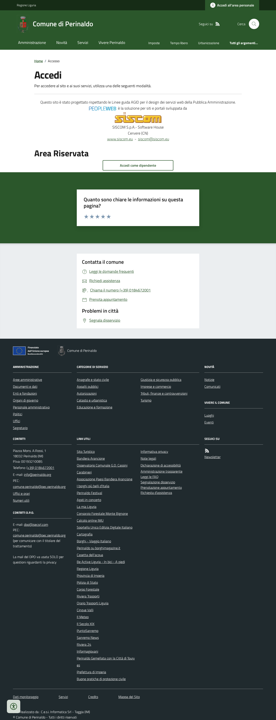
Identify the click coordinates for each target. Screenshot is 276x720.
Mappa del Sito (129, 696)
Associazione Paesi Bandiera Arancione (104, 479)
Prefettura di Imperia (91, 672)
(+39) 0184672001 (40, 467)
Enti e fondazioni (25, 393)
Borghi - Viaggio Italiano (94, 541)
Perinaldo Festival (89, 492)
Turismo (146, 400)
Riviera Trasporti (88, 596)
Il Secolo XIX (85, 623)
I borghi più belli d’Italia (93, 486)
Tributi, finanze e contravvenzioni (164, 393)
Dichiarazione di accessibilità (161, 465)
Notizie (209, 379)
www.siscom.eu (120, 139)
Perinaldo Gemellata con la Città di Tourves (106, 662)
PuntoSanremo (87, 630)
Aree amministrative (27, 379)
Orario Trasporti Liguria (92, 603)
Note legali (148, 458)
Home (38, 61)
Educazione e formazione (94, 407)
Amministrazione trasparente (161, 471)
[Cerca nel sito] (252, 24)
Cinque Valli (85, 610)
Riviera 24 (84, 644)
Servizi (82, 42)
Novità (61, 42)
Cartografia (85, 534)
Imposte (154, 42)
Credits (93, 696)
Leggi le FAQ (149, 476)
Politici (17, 414)
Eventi (209, 422)
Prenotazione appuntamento (161, 487)
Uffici (16, 421)
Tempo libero (179, 42)
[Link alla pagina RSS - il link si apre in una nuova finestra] (217, 24)
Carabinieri (84, 472)
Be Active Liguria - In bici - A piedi (101, 561)
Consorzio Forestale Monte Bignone (102, 513)
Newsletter (212, 456)
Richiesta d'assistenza (156, 492)
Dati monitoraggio (25, 696)
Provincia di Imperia (90, 575)
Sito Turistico (86, 451)
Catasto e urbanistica (92, 400)
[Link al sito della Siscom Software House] (138, 117)
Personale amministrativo (31, 407)
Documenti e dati (25, 386)
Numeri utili (21, 500)
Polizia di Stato (87, 582)
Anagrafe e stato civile (93, 379)
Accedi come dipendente (138, 165)
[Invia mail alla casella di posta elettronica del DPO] (36, 524)
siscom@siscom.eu (153, 139)
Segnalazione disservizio (158, 482)
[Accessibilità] (13, 706)
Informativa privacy (154, 451)
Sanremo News (88, 637)
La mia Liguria (86, 506)
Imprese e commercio (156, 386)
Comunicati (212, 386)
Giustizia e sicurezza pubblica (161, 379)
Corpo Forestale (88, 589)
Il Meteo (83, 616)
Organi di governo (25, 400)
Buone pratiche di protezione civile (101, 678)
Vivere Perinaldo (112, 42)
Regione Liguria (26, 5)
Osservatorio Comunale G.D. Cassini (102, 465)
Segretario (20, 427)
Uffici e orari (21, 493)
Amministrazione (32, 42)
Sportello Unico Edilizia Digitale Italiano (104, 527)
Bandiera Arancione (91, 458)
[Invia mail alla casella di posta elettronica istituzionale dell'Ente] (37, 474)
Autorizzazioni (87, 393)
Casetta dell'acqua (90, 554)
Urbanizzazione (208, 42)
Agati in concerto (89, 499)
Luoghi (209, 415)
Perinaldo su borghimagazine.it (98, 548)
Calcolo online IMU (90, 520)
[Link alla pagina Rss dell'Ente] (207, 450)
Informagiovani (87, 651)
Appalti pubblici (87, 386)
